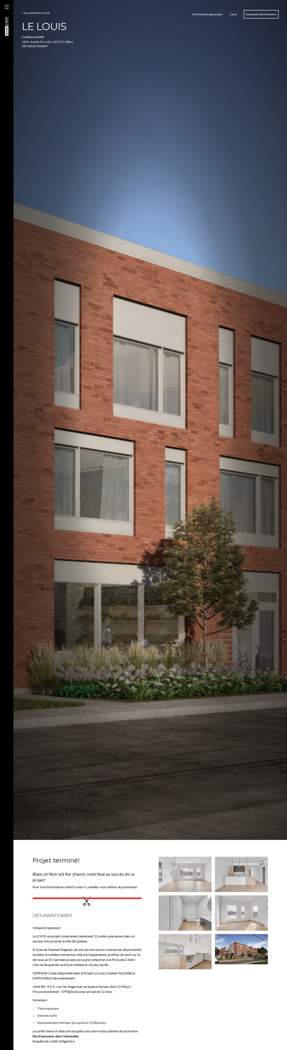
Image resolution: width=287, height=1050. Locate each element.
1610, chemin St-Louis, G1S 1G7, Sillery (47, 41)
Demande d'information (261, 14)
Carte (233, 14)
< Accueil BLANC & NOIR (36, 12)
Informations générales (207, 14)
